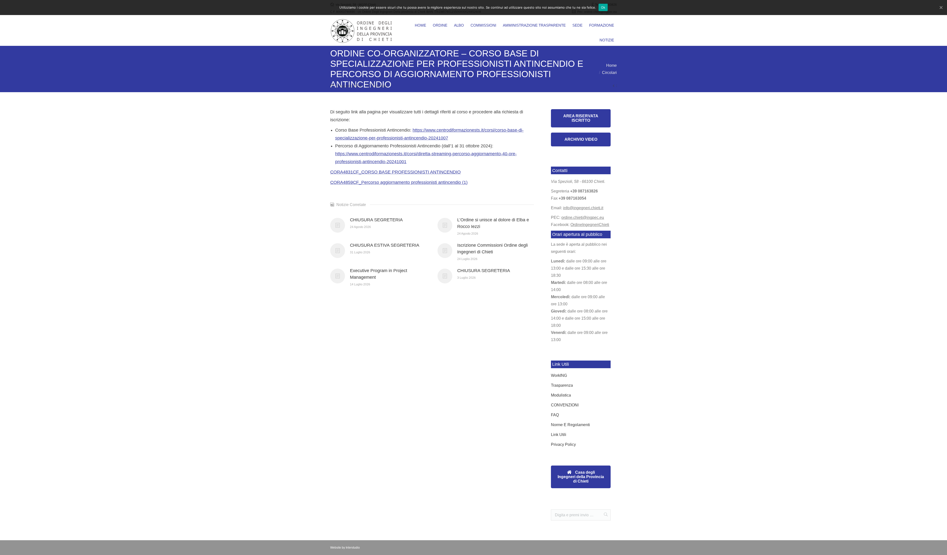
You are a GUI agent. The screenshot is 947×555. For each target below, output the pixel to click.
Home (611, 65)
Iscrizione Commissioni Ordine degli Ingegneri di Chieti (492, 248)
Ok (603, 7)
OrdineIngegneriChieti (589, 225)
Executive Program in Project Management (378, 274)
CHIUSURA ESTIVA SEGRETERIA (384, 245)
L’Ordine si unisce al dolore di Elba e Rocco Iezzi (493, 223)
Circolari (609, 72)
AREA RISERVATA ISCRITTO (580, 118)
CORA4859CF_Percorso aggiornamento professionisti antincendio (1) (399, 182)
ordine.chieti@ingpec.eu (582, 217)
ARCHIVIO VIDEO (581, 139)
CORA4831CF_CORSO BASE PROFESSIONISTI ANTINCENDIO (395, 172)
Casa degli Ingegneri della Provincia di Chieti (581, 476)
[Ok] (940, 7)
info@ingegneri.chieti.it (583, 208)
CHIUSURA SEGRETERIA (376, 219)
